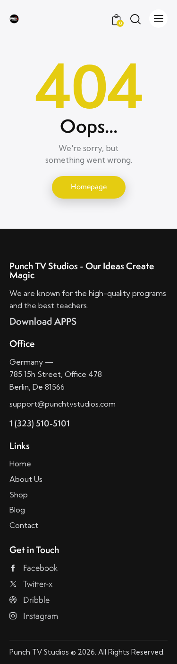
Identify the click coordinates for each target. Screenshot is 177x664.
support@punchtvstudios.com (62, 403)
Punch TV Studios (39, 652)
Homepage (89, 187)
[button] (158, 18)
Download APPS (42, 321)
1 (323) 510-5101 (39, 423)
